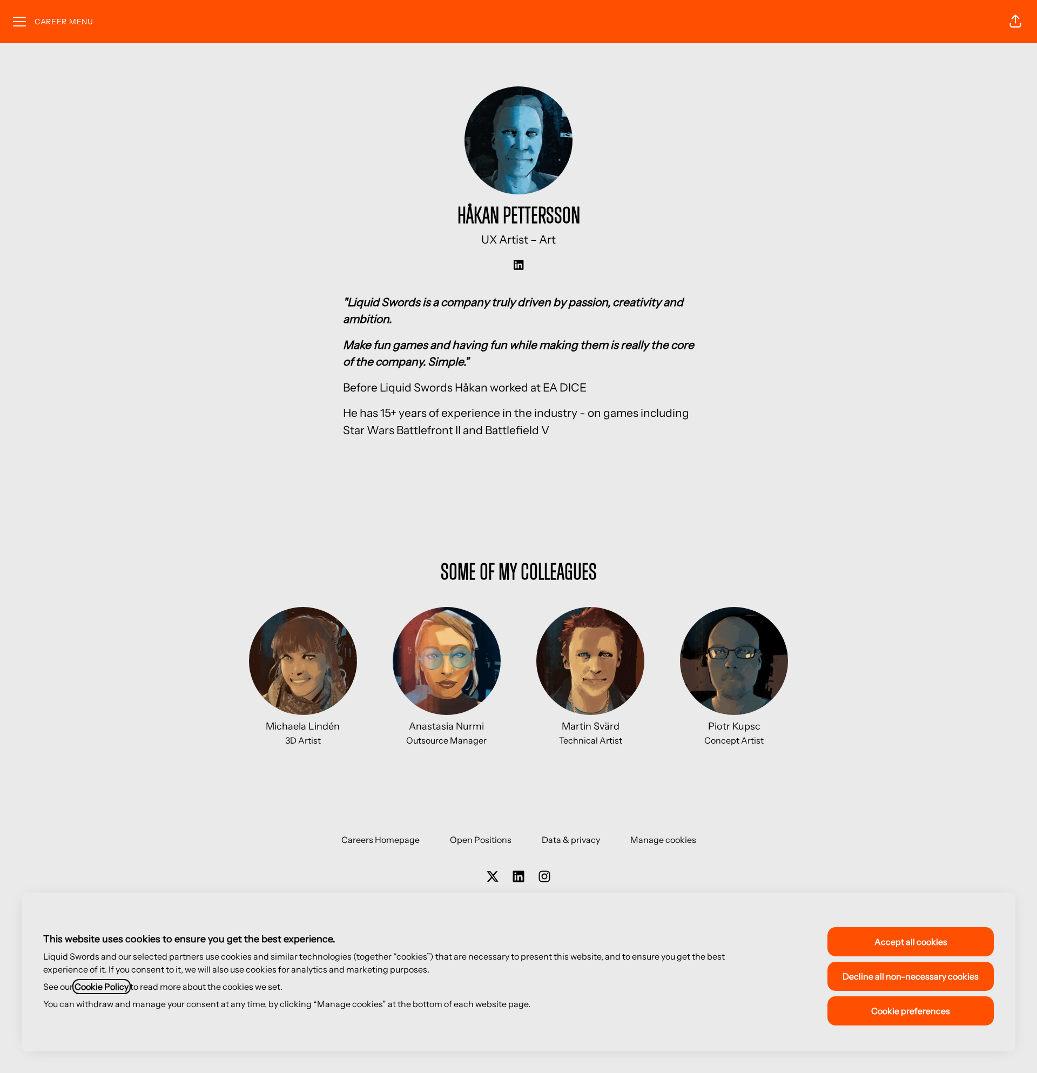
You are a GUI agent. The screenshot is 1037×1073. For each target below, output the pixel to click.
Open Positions (480, 839)
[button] (1015, 21)
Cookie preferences (910, 1010)
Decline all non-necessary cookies (911, 976)
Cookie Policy (102, 986)
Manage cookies (663, 839)
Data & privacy (571, 839)
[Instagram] (544, 877)
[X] (493, 877)
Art (547, 239)
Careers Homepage (380, 839)
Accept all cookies (910, 941)
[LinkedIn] (518, 265)
